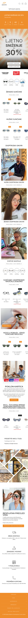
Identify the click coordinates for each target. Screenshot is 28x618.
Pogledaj (14, 399)
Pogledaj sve (14, 95)
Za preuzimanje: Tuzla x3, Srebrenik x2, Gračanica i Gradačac (14, 568)
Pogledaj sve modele (14, 185)
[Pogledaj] (14, 318)
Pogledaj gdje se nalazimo (13, 525)
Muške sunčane (14, 66)
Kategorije (13, 601)
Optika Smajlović (13, 611)
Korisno (13, 594)
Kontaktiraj (14, 583)
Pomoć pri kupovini (13, 608)
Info (13, 597)
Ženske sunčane (13, 63)
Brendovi (14, 604)
